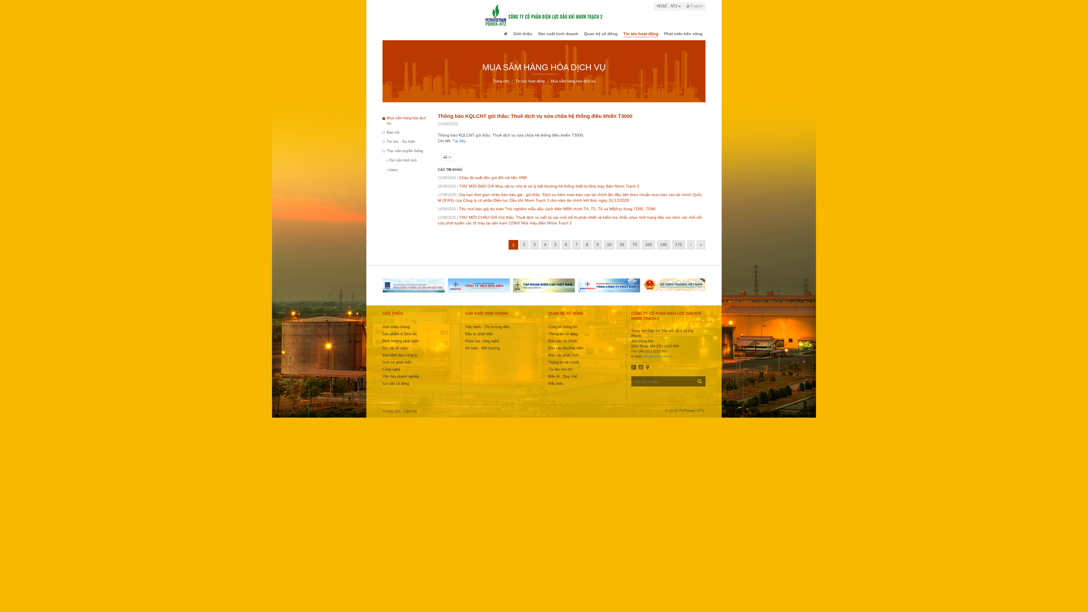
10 (609, 248)
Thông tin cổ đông (563, 338)
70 (634, 248)
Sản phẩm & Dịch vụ (399, 338)
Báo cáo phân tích (563, 359)
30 (622, 248)
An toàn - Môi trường (482, 352)
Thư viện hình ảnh (402, 164)
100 (648, 248)
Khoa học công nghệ (482, 345)
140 (663, 248)
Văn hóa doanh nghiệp (400, 380)
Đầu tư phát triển (479, 338)
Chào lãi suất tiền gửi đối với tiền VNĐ (482, 181)
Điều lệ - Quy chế (562, 380)
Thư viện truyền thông (405, 155)
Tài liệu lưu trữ (560, 373)
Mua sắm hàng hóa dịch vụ (406, 124)
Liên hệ (410, 415)
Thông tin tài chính (563, 366)
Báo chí (393, 136)
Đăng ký (700, 385)
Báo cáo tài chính (562, 345)
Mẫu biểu (555, 387)
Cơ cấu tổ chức (395, 352)
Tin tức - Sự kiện (401, 145)
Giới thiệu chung (396, 331)
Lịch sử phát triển (396, 366)
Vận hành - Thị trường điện (487, 331)
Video (393, 174)
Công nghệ (391, 373)
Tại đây (459, 145)
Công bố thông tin (562, 331)
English (696, 6)
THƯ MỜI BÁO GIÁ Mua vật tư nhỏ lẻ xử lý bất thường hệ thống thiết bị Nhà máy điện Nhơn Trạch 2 (538, 190)
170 (678, 248)
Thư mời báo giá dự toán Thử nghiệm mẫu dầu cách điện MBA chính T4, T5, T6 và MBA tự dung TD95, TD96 (547, 213)
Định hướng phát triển (400, 345)
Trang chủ (391, 415)
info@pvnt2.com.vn (657, 360)
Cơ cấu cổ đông (395, 387)
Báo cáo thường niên (565, 352)
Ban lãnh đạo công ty (399, 359)
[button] (494, 35)
